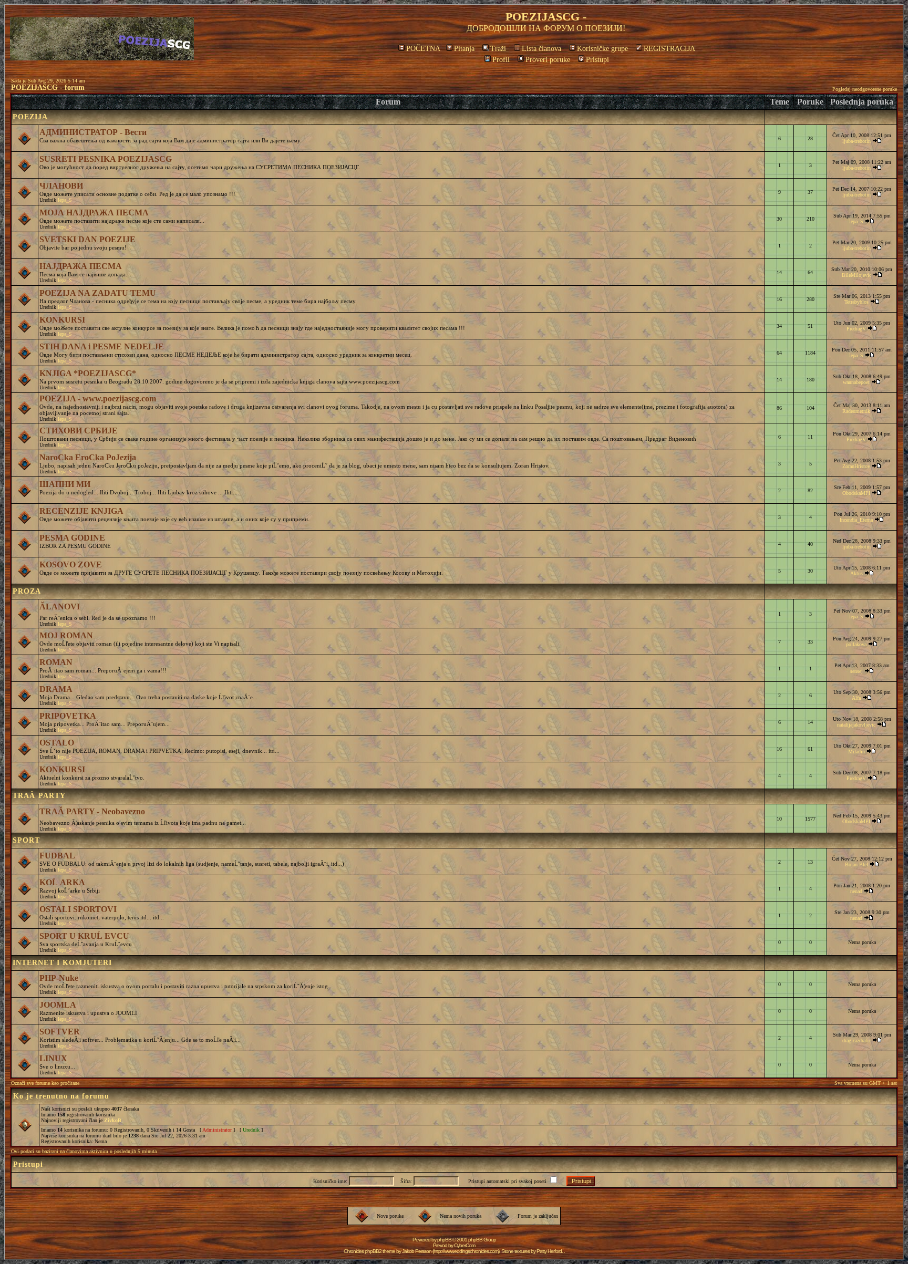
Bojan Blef (856, 864)
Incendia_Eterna (856, 520)
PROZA (27, 591)
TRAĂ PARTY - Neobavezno (92, 811)
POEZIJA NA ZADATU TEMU (97, 292)
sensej (856, 671)
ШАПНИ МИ (64, 484)
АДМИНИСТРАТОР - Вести (93, 132)
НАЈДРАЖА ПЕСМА (80, 266)
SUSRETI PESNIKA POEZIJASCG (105, 158)
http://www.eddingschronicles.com (466, 1251)
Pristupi (597, 60)
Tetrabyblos (856, 302)
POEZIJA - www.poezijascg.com (97, 398)
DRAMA (56, 689)
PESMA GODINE (72, 537)
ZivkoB (112, 1120)
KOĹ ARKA (62, 882)
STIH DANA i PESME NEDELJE (101, 346)
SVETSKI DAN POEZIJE (87, 239)
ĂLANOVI (59, 606)
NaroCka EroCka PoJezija (87, 457)
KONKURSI (62, 319)
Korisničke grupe (602, 49)
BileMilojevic (856, 275)
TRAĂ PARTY (39, 796)
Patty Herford (549, 1251)
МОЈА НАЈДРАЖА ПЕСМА (94, 212)
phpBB (444, 1239)
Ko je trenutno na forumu (61, 1096)
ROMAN (56, 662)
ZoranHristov (856, 466)
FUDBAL (57, 855)
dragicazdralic (856, 1040)
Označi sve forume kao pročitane (45, 1083)
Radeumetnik (856, 411)
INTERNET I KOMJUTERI (62, 963)
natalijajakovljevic (856, 725)
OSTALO (56, 742)
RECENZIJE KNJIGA (81, 510)
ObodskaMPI (856, 493)
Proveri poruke (547, 60)
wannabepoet (856, 382)
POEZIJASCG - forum (48, 87)
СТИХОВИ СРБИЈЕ (78, 430)
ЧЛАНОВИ (61, 185)
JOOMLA (57, 1004)
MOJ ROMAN (66, 635)
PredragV (856, 328)
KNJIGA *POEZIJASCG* (87, 373)
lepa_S (65, 200)
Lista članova (541, 49)
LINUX (53, 1058)
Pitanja (464, 49)
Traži (498, 49)
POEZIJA (30, 117)
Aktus (856, 573)
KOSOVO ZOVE (70, 564)
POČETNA (423, 49)
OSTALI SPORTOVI (78, 909)
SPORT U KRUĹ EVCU (84, 935)
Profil (501, 60)
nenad (856, 891)
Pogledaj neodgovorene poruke (864, 89)
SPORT (26, 840)
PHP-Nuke (58, 977)
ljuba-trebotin (856, 141)
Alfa (856, 698)
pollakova (856, 644)
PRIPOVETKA (67, 715)
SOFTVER (59, 1031)
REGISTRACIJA (669, 49)
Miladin (856, 751)
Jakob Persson (416, 1251)
